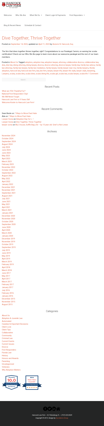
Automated (6, 321)
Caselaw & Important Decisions (15, 324)
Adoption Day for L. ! (24, 119)
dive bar (9, 65)
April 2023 (6, 158)
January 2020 (7, 236)
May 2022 (6, 178)
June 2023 (6, 153)
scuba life (84, 73)
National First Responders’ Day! (15, 94)
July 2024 (6, 147)
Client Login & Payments (55, 15)
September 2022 (9, 173)
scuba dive (20, 73)
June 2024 (6, 150)
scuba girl (54, 73)
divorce (41, 65)
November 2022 (8, 167)
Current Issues (8, 344)
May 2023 (6, 156)
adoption (28, 62)
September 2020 (9, 224)
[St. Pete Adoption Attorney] (15, 5)
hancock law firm (28, 71)
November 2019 (8, 241)
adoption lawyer (51, 62)
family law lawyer (20, 68)
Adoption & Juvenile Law (12, 318)
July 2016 (6, 290)
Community (7, 335)
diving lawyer (31, 65)
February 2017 (8, 284)
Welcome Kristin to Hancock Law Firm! (18, 102)
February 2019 (8, 264)
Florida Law (6, 352)
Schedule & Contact (33, 25)
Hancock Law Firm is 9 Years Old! (16, 99)
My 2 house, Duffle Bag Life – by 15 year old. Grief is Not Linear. (41, 125)
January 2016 (7, 296)
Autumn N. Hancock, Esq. (63, 44)
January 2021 (7, 213)
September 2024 (9, 141)
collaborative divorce (75, 62)
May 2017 (6, 276)
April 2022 (6, 181)
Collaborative (7, 332)
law (37, 71)
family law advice (88, 65)
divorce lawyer (65, 65)
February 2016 (8, 293)
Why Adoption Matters (11, 370)
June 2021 (6, 201)
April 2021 (6, 207)
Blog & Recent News (12, 25)
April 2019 (6, 259)
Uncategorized (8, 364)
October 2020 (7, 221)
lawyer (50, 71)
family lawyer (51, 68)
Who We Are (20, 15)
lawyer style (81, 71)
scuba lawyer (73, 73)
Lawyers (5, 73)
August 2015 (7, 304)
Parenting (6, 361)
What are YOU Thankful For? (13, 91)
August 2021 (7, 196)
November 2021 (8, 190)
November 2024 (8, 135)
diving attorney (19, 65)
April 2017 (6, 279)
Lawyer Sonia (7, 119)
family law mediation (36, 68)
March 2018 (7, 270)
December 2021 (8, 187)
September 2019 (9, 247)
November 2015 (8, 302)
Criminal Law (7, 338)
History (5, 355)
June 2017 (6, 273)
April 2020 (6, 230)
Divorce (5, 347)
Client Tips (6, 330)
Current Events (8, 341)
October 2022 (7, 170)
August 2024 (7, 144)
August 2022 (7, 176)
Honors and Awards (10, 358)
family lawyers (83, 68)
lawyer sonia (7, 125)
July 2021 (6, 198)
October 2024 (7, 138)
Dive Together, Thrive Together (31, 38)
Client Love (6, 327)
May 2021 (6, 204)
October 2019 (7, 244)
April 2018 (6, 267)
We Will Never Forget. (11, 97)
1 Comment (93, 73)
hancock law (15, 71)
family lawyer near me (67, 68)
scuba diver (30, 73)
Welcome (8, 15)
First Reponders (76, 15)
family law (76, 65)
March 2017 (7, 281)
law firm (43, 71)
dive (3, 65)
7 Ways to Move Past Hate (26, 113)
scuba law (63, 73)
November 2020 (8, 218)
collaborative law (91, 62)
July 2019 (6, 250)
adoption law (38, 62)
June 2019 (6, 253)
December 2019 (8, 239)
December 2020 (8, 216)
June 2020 (6, 227)
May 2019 (6, 256)
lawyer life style (69, 71)
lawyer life (58, 71)
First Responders (9, 350)
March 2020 (7, 233)
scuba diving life (42, 73)
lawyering (91, 71)
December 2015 (8, 299)
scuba (12, 73)
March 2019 (7, 261)
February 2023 (8, 164)
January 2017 (7, 287)
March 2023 (7, 161)
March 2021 (7, 210)
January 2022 (7, 184)
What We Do (35, 15)
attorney (62, 62)
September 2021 (9, 193)
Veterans (6, 367)
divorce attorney (51, 65)
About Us (14, 62)
